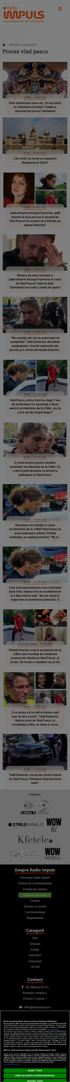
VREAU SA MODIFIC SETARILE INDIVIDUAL (35, 1075)
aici (16, 1041)
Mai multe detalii (53, 1029)
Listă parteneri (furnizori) (12, 1064)
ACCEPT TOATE (35, 1070)
